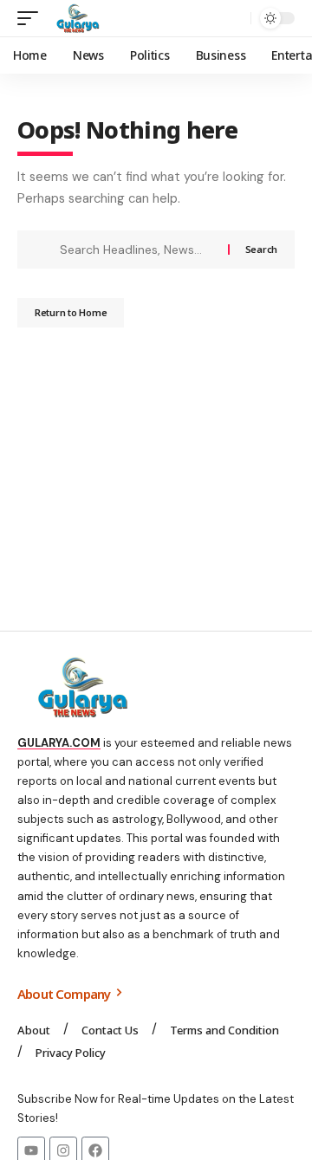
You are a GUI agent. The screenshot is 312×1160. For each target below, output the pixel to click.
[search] (233, 18)
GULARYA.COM (59, 743)
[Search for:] (137, 249)
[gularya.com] (74, 18)
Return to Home (71, 312)
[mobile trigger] (32, 18)
